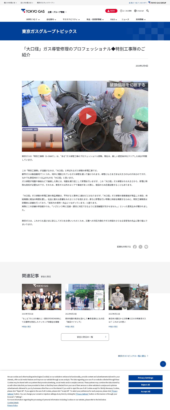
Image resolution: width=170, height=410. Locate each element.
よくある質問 (127, 11)
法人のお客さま (26, 2)
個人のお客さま (9, 2)
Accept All (145, 391)
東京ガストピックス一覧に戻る (132, 355)
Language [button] (140, 11)
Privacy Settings (145, 377)
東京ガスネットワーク (45, 2)
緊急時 (112, 11)
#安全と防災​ (26, 326)
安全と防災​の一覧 (85, 336)
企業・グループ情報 (56, 12)
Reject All (145, 384)
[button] (147, 10)
